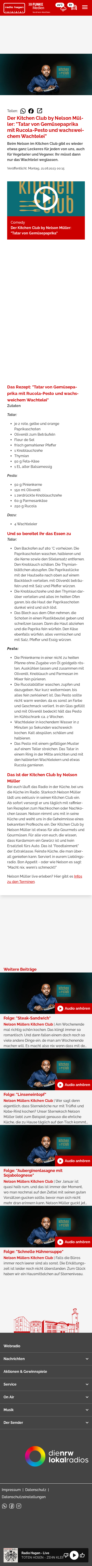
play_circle (74, 1555)
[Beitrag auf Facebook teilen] (31, 111)
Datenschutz (35, 1490)
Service (10, 1384)
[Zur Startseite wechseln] (14, 8)
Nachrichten (14, 1359)
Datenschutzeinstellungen (24, 1497)
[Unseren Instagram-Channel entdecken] (18, 1506)
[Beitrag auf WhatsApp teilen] (23, 111)
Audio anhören (73, 1008)
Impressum (11, 1490)
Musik (9, 1410)
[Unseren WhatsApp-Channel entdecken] (4, 1506)
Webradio (12, 1346)
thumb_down (66, 1555)
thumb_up (82, 1555)
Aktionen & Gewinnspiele (25, 1371)
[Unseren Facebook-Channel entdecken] (11, 1506)
